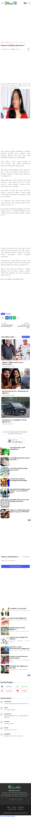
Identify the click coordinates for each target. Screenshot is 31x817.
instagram (9, 691)
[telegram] (21, 799)
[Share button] (18, 317)
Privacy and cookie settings (7, 816)
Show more (26, 337)
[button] (25, 3)
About (14, 807)
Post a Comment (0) (15, 566)
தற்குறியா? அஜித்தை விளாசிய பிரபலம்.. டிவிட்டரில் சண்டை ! (13, 363)
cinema (7, 42)
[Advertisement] (15, 22)
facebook (9, 686)
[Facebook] (7, 317)
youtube (24, 691)
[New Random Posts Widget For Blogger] (29, 520)
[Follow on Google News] (15, 443)
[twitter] (13, 799)
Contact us (21, 807)
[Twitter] (10, 317)
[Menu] (2, 3)
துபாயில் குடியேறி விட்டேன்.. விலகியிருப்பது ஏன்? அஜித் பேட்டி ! (15, 392)
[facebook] (10, 799)
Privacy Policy (12, 809)
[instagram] (18, 799)
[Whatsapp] (14, 317)
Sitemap (20, 809)
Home (2, 42)
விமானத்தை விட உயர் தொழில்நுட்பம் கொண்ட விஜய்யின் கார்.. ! (14, 420)
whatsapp (24, 686)
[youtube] (15, 799)
